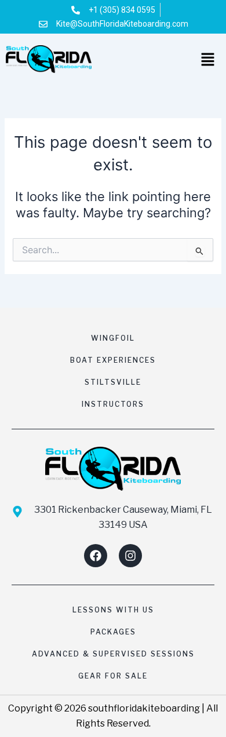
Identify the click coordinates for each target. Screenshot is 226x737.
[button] (208, 60)
